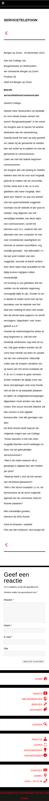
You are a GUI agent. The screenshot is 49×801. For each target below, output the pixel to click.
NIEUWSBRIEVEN (32, 699)
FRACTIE (37, 739)
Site (6, 648)
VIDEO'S (38, 693)
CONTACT (37, 770)
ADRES (38, 776)
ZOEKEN (37, 724)
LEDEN (38, 745)
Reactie (9, 600)
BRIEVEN (37, 704)
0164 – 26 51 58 (34, 781)
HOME (39, 679)
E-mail (8, 637)
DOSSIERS (36, 710)
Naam (8, 625)
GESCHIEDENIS (33, 750)
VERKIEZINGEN (33, 755)
